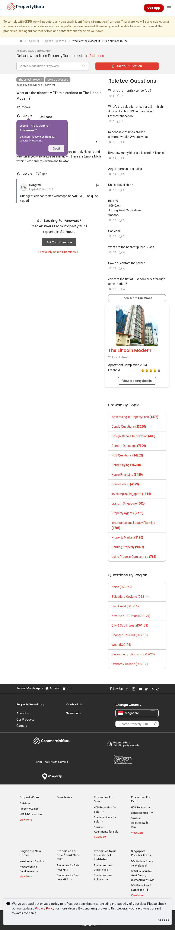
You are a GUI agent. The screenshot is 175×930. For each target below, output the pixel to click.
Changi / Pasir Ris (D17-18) (130, 635)
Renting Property (128, 547)
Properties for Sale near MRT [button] (68, 867)
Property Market (127, 537)
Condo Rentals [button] (140, 812)
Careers (21, 725)
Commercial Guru (52, 740)
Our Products (25, 719)
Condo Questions (57, 79)
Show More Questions (137, 298)
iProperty (52, 776)
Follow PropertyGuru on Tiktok (157, 689)
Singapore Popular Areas (141, 853)
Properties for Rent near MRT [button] (68, 877)
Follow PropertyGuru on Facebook (126, 689)
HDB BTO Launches (31, 814)
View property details (137, 381)
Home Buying (126, 465)
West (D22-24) (121, 644)
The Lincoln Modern (30, 79)
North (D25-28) (122, 587)
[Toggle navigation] (169, 7)
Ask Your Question (59, 242)
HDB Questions (127, 455)
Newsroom (73, 713)
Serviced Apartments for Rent (140, 823)
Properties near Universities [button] (103, 867)
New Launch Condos (32, 861)
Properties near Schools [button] (103, 877)
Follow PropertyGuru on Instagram (133, 689)
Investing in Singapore (131, 494)
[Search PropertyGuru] (155, 724)
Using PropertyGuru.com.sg (134, 556)
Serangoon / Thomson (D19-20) (133, 654)
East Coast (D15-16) (125, 606)
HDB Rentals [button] (138, 807)
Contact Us (74, 704)
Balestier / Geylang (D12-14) (131, 596)
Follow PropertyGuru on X (152, 689)
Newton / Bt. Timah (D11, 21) (131, 616)
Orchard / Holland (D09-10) (130, 664)
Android (54, 688)
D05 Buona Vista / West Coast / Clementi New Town (142, 875)
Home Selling (125, 484)
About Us (22, 713)
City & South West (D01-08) (130, 625)
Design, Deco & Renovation (133, 436)
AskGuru (25, 803)
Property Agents (127, 513)
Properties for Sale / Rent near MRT (68, 855)
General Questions (129, 445)
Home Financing (127, 474)
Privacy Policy (44, 908)
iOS (68, 688)
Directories (64, 797)
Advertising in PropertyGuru (135, 417)
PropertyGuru (29, 797)
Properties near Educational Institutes (105, 855)
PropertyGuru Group (30, 704)
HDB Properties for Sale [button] (105, 810)
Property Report (123, 759)
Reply (43, 173)
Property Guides (29, 808)
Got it (56, 148)
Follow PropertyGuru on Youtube (139, 689)
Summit (52, 761)
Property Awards (123, 743)
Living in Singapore (128, 503)
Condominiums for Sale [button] (105, 819)
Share (48, 117)
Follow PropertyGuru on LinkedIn (146, 689)
